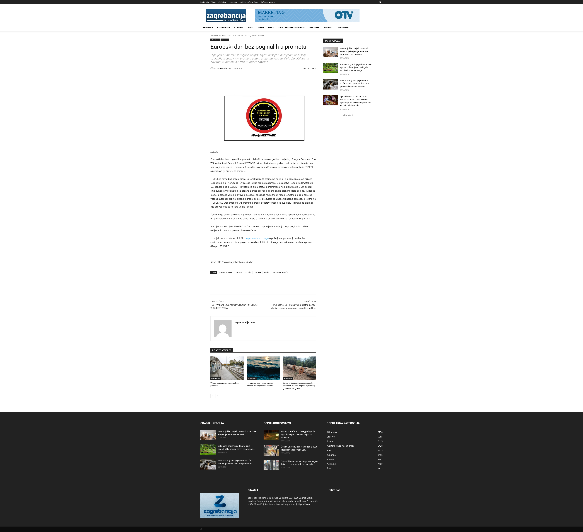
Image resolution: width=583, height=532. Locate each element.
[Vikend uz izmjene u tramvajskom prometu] (227, 368)
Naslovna (208, 27)
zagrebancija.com (224, 68)
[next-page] (217, 396)
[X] (238, 76)
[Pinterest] (245, 76)
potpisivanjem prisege (257, 238)
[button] (380, 2)
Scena (261, 27)
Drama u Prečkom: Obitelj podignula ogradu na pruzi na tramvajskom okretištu (298, 434)
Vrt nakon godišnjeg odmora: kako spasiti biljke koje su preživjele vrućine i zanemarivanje (356, 67)
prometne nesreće (280, 272)
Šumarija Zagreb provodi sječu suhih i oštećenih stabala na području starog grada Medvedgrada (299, 386)
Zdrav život (343, 27)
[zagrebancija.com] (212, 68)
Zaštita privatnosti (268, 2)
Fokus (271, 27)
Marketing (222, 2)
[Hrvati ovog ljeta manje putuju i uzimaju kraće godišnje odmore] (263, 368)
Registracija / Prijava (208, 2)
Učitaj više (347, 115)
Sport (251, 27)
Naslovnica (215, 35)
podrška (248, 272)
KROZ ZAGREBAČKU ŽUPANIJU (291, 27)
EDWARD (238, 272)
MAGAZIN (328, 27)
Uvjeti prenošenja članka (249, 2)
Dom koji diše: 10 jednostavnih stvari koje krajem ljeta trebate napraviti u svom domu (354, 51)
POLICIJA (257, 272)
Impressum (233, 2)
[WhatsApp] (252, 76)
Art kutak (314, 27)
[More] (259, 76)
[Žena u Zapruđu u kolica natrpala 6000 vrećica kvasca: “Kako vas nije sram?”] (271, 450)
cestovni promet (225, 272)
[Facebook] (231, 76)
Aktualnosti (223, 27)
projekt (267, 272)
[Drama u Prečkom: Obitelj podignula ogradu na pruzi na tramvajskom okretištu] (271, 435)
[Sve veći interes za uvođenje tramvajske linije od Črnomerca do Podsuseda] (271, 465)
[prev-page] (212, 396)
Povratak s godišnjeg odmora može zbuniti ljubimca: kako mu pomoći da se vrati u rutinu (354, 83)
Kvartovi (239, 27)
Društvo (225, 40)
